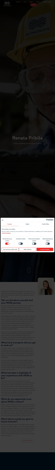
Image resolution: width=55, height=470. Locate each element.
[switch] (21, 244)
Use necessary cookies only (10, 249)
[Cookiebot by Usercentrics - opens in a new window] (47, 220)
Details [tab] (27, 224)
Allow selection (27, 249)
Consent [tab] (9, 224)
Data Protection (6, 233)
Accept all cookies (44, 249)
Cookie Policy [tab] (45, 224)
